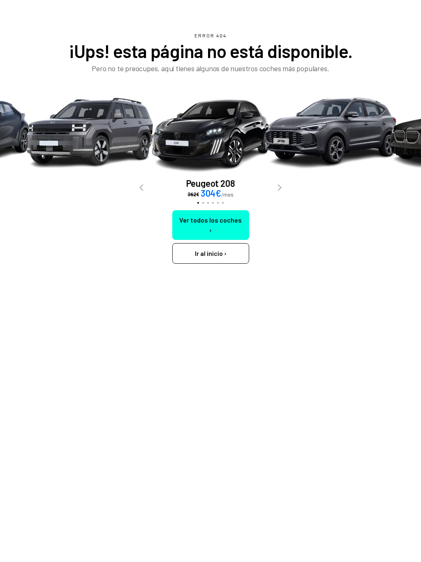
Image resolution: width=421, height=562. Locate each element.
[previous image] (141, 188)
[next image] (279, 188)
